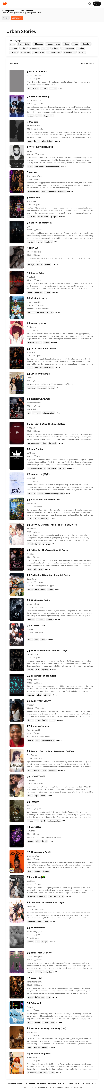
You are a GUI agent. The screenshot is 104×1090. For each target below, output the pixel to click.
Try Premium (30, 1083)
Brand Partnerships (76, 1083)
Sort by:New (86, 63)
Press (94, 1083)
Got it (5, 18)
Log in (96, 4)
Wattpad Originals (15, 1083)
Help (67, 1087)
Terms (25, 1087)
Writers (61, 1083)
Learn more (17, 18)
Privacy (33, 1087)
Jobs (88, 1083)
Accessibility (58, 1087)
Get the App (41, 1083)
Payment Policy (44, 1087)
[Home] (44, 3)
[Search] (89, 3)
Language (52, 1083)
